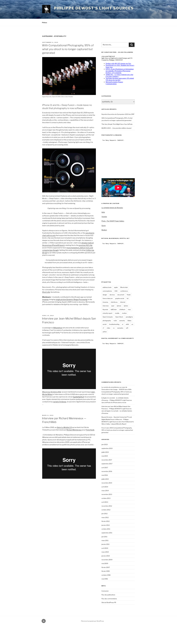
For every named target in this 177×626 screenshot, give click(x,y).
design (105, 295)
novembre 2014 (107, 483)
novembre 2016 (107, 471)
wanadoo (120, 328)
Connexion (105, 591)
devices (112, 295)
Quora (104, 225)
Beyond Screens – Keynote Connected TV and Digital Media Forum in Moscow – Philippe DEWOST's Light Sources (117, 419)
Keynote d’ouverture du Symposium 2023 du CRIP (118, 114)
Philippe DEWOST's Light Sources (94, 8)
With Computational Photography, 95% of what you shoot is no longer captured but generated (68, 49)
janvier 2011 (105, 544)
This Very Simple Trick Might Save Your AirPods (117, 124)
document (120, 295)
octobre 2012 (106, 510)
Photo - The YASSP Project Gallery (113, 221)
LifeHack (122, 309)
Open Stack (119, 317)
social (104, 324)
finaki (128, 295)
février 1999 (106, 571)
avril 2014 (105, 487)
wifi (127, 328)
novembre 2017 (107, 460)
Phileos (44, 22)
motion (124, 313)
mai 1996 (105, 579)
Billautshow (57, 328)
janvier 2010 (106, 556)
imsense (45, 299)
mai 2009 (105, 563)
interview (106, 306)
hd (127, 298)
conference (124, 291)
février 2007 (106, 567)
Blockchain (124, 287)
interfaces (114, 302)
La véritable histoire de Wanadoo (112, 207)
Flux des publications (108, 595)
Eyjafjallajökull (78, 397)
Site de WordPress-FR (109, 602)
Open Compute (108, 317)
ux (132, 324)
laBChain (114, 309)
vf (103, 328)
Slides (129, 320)
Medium (104, 230)
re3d (115, 320)
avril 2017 (105, 467)
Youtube (104, 216)
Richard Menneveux (74, 430)
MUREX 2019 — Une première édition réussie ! (117, 128)
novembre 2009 (107, 560)
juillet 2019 (105, 452)
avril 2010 (105, 548)
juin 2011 (104, 537)
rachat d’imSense (59, 402)
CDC (116, 291)
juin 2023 (105, 444)
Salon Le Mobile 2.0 (64, 427)
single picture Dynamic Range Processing (71, 299)
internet (122, 302)
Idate (103, 212)
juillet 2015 (105, 479)
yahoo (105, 332)
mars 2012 (105, 517)
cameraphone (107, 291)
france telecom (108, 298)
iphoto (126, 306)
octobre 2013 (106, 498)
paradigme (129, 317)
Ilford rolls (46, 292)
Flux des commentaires (109, 599)
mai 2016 (105, 475)
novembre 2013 (107, 494)
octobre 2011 (106, 529)
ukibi (127, 324)
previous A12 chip (85, 245)
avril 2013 (105, 502)
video (108, 328)
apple (116, 287)
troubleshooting (114, 324)
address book (107, 287)
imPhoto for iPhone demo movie (115, 402)
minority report (107, 313)
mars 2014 (105, 490)
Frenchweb (90, 430)
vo (114, 328)
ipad (112, 306)
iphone (119, 306)
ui (122, 324)
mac (129, 309)
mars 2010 (105, 552)
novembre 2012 (107, 506)
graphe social (119, 298)
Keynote (105, 309)
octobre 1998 (106, 575)
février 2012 (105, 521)
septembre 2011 (107, 533)
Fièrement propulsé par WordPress (92, 621)
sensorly (122, 320)
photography (107, 320)
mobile (117, 313)
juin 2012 (104, 513)
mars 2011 (105, 540)
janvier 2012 (106, 525)
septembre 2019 (107, 448)
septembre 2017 (107, 464)
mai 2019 (105, 456)
